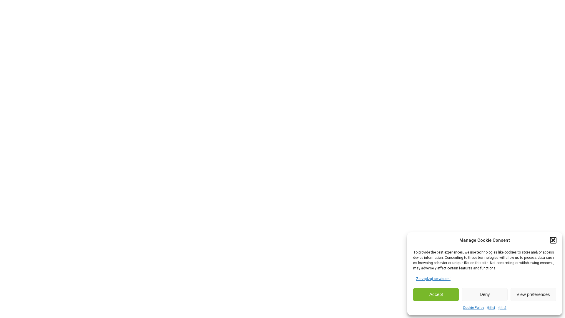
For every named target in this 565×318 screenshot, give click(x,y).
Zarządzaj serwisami (433, 279)
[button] (553, 240)
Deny (485, 294)
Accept (436, 294)
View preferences (533, 294)
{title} (491, 308)
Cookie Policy (473, 308)
